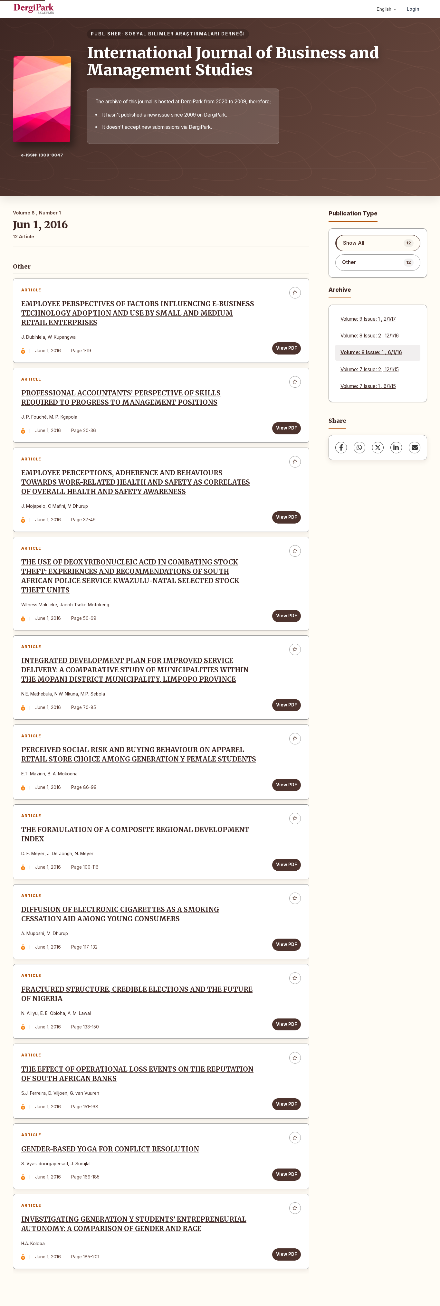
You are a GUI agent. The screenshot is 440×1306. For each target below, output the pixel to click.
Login (413, 9)
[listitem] (378, 243)
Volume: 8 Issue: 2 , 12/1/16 (369, 336)
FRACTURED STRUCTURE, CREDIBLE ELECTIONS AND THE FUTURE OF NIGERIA (137, 994)
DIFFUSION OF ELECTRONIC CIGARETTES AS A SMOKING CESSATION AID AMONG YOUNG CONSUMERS (120, 914)
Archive (340, 289)
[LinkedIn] (396, 447)
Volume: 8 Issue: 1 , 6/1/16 (371, 352)
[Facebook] (341, 447)
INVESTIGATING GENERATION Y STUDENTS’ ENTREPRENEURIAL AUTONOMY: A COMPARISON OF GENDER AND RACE (133, 1224)
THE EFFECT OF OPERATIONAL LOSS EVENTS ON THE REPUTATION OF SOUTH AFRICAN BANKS (137, 1074)
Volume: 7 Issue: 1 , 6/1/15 (368, 386)
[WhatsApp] (359, 447)
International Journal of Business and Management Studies (233, 61)
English (384, 9)
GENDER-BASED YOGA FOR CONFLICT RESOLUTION (110, 1149)
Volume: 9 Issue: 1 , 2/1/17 (368, 319)
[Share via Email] (414, 447)
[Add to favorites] (295, 292)
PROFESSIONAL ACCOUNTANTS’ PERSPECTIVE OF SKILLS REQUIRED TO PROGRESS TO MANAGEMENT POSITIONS (121, 398)
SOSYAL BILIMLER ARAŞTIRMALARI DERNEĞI (185, 33)
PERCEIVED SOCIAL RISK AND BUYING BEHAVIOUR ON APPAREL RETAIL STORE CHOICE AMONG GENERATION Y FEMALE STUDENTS (138, 754)
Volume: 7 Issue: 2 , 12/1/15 (369, 369)
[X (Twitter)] (378, 447)
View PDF (286, 348)
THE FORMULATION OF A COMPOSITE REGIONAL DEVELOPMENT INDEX (135, 834)
